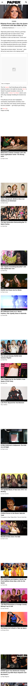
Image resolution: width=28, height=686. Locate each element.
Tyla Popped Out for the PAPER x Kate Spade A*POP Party (13, 380)
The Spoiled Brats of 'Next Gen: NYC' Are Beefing (14, 490)
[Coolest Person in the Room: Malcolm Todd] (14, 503)
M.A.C (24, 89)
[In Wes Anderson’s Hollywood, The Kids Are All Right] (14, 435)
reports (7, 87)
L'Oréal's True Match (13, 93)
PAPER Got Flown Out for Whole (11, 290)
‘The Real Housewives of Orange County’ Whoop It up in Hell (14, 605)
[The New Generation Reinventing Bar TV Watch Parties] (14, 212)
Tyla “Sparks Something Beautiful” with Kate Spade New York (13, 267)
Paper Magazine (5, 676)
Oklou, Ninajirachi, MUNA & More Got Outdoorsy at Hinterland (12, 200)
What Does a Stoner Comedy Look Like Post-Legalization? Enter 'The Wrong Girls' (13, 154)
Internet (3, 400)
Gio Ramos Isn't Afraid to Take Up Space (14, 628)
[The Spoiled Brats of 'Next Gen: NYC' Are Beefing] (14, 480)
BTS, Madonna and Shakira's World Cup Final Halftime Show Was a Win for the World (13, 581)
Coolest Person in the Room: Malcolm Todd (13, 514)
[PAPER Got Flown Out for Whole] (14, 280)
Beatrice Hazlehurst (9, 27)
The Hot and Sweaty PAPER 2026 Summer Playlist (11, 357)
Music (2, 287)
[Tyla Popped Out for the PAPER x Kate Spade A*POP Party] (14, 369)
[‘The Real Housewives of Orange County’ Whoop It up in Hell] (14, 594)
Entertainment (5, 150)
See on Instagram (5, 83)
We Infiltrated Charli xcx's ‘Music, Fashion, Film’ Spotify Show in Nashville (13, 312)
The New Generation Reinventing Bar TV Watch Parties (14, 223)
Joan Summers (5, 493)
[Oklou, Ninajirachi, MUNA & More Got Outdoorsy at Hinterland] (14, 189)
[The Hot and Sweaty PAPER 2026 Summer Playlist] (14, 346)
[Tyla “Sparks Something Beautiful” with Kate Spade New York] (14, 257)
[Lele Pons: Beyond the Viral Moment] (14, 393)
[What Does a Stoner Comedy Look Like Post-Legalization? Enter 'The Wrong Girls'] (14, 143)
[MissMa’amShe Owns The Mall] (14, 527)
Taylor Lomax (5, 158)
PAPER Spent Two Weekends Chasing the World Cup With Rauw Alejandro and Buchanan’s (13, 672)
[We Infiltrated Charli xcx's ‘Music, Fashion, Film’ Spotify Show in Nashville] (14, 302)
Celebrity (4, 668)
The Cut (5, 108)
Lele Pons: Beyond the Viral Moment (12, 402)
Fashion (14, 21)
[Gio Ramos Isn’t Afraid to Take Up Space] (14, 618)
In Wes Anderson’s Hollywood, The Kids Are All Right (13, 446)
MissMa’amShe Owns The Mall (10, 536)
